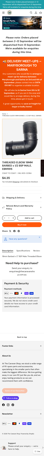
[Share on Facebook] (14, 231)
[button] (40, 12)
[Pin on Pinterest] (19, 231)
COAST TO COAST (9, 173)
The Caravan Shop (14, 434)
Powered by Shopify (27, 434)
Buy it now (22, 225)
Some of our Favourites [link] (14, 391)
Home (4, 114)
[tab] (7, 250)
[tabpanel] (22, 256)
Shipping (15, 182)
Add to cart (29, 218)
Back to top (22, 337)
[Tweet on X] (10, 231)
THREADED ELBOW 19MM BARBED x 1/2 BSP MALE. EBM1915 (21, 116)
